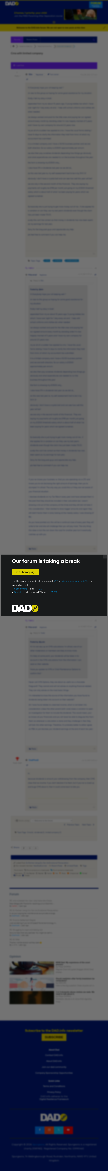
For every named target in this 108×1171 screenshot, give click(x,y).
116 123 (38, 589)
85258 (54, 592)
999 (56, 581)
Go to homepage (25, 572)
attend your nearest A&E (75, 581)
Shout (17, 592)
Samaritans (20, 589)
